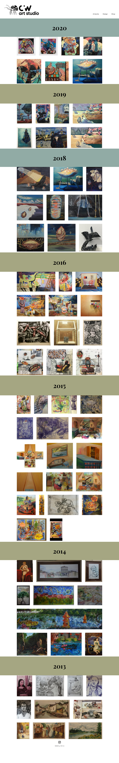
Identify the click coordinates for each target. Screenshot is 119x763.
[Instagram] (59, 742)
